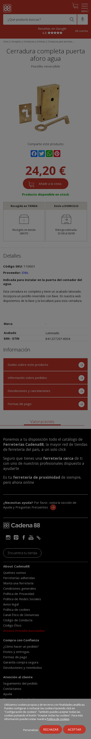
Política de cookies (58, 719)
